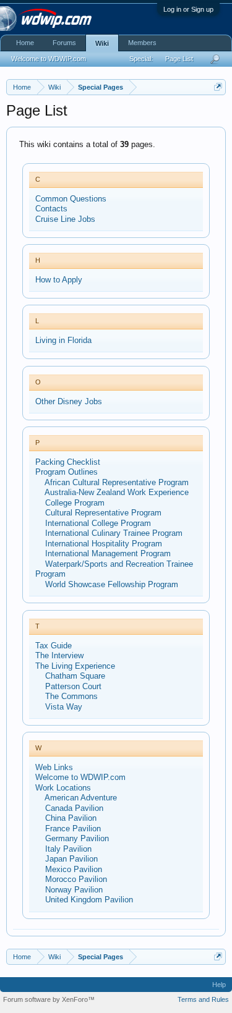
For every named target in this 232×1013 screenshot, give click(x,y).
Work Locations (63, 787)
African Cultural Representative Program (117, 482)
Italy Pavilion (68, 849)
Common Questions (70, 198)
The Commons (71, 696)
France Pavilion (73, 828)
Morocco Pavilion (76, 879)
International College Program (98, 523)
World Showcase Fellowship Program (111, 584)
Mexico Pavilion (73, 869)
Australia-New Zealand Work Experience (117, 492)
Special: (141, 58)
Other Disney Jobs (68, 401)
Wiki (102, 43)
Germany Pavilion (77, 838)
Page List (179, 58)
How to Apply (58, 279)
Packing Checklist (67, 462)
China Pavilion (71, 818)
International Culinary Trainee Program (114, 533)
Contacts (51, 208)
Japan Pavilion (71, 858)
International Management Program (108, 553)
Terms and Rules (203, 999)
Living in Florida (63, 340)
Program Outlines (66, 472)
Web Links (54, 767)
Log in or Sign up (188, 9)
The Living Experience (75, 666)
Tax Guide (53, 645)
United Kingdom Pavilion (89, 899)
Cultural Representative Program (103, 512)
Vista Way (63, 706)
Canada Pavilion (74, 808)
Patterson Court (73, 686)
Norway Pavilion (74, 889)
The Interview (59, 655)
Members (142, 42)
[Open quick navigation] (218, 87)
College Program (75, 502)
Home (25, 42)
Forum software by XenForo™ (49, 999)
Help (219, 984)
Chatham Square (75, 675)
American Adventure (81, 797)
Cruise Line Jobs (65, 219)
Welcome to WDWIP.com (80, 777)
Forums (64, 42)
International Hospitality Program (103, 543)
